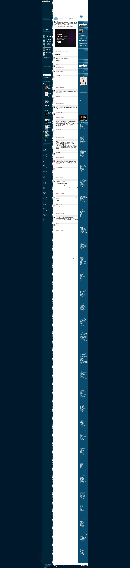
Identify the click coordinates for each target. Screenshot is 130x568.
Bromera (81, 156)
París (80, 437)
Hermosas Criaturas (82, 291)
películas (81, 440)
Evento (81, 256)
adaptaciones (81, 127)
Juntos (80, 324)
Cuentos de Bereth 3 (82, 197)
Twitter (80, 533)
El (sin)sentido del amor (49, 52)
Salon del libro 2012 (82, 481)
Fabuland (81, 259)
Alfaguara (81, 136)
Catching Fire (81, 164)
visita (80, 548)
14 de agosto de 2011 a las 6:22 (60, 177)
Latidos (47, 48)
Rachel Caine (81, 464)
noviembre (44, 154)
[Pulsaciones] (44, 36)
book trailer (81, 155)
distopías (81, 214)
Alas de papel (46, 99)
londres (81, 376)
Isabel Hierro (81, 303)
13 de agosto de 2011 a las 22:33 (60, 117)
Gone (80, 278)
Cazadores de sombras (83, 166)
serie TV (81, 494)
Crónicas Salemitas (47, 125)
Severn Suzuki (82, 495)
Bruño (80, 157)
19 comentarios (66, 51)
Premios (81, 452)
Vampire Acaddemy (82, 537)
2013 (80, 124)
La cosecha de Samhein (83, 336)
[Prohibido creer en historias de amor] (44, 41)
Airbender (81, 129)
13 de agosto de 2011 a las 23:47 (60, 157)
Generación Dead (82, 273)
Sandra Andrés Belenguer (83, 484)
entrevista (81, 247)
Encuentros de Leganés (83, 246)
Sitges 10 (81, 506)
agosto (44, 186)
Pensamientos (82, 441)
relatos (81, 467)
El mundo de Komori (82, 233)
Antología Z (81, 142)
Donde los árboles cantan (83, 217)
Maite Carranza (82, 396)
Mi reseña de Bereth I (46, 29)
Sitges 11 (81, 507)
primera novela (82, 455)
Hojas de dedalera (82, 294)
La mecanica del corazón (83, 352)
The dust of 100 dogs (82, 520)
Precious (81, 451)
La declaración (82, 339)
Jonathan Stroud (82, 318)
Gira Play (81, 277)
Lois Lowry (81, 373)
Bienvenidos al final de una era (49, 113)
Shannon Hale (82, 496)
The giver (81, 521)
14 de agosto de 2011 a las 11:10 (60, 193)
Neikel (57, 152)
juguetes (81, 323)
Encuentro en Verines (83, 245)
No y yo (81, 424)
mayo (43, 161)
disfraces (81, 212)
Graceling (81, 279)
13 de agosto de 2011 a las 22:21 (60, 103)
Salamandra (81, 480)
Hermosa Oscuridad (82, 290)
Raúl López (81, 465)
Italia (80, 304)
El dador (81, 227)
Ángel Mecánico (82, 139)
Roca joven (81, 477)
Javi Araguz (81, 310)
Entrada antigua (75, 258)
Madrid (81, 392)
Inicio (66, 258)
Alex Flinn (81, 135)
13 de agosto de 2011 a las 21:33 (60, 67)
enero (43, 151)
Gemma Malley (82, 272)
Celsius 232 (81, 168)
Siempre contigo (82, 499)
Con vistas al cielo (82, 178)
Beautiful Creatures (82, 151)
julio (43, 159)
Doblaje (81, 215)
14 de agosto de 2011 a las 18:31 (60, 213)
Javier (80, 311)
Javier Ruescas (75, 19)
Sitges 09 (81, 505)
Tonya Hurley (81, 525)
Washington (81, 550)
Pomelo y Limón (82, 448)
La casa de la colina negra (83, 334)
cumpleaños (81, 199)
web (80, 551)
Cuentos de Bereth (82, 195)
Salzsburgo (81, 482)
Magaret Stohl (81, 393)
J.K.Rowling (81, 305)
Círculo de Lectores (82, 172)
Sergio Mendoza (82, 493)
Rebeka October (58, 179)
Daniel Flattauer (82, 201)
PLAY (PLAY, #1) (48, 43)
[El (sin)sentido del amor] (44, 54)
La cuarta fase (82, 338)
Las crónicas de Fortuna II (83, 362)
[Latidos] (44, 50)
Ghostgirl (81, 275)
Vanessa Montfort (82, 540)
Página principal (46, 0)
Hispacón (81, 293)
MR (80, 413)
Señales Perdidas (82, 492)
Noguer (81, 427)
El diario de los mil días (83, 229)
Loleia (80, 375)
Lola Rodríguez (82, 374)
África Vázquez (82, 128)
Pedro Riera (81, 439)
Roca (80, 476)
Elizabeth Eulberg (82, 242)
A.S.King (81, 125)
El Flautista (81, 231)
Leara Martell (81, 365)
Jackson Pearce (82, 306)
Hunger (81, 296)
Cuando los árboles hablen (83, 193)
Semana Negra (82, 491)
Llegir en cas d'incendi (83, 372)
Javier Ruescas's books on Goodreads (47, 33)
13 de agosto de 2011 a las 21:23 (60, 61)
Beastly (81, 150)
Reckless (81, 466)
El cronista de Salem (82, 226)
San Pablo (81, 483)
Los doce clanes (82, 380)
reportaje (81, 468)
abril (43, 162)
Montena (81, 411)
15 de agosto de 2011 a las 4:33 (60, 230)
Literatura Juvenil (82, 370)
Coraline (81, 186)
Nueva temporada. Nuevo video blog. (65, 18)
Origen (81, 434)
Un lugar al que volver (83, 534)
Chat (80, 170)
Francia (81, 266)
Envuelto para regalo (82, 248)
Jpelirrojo (81, 322)
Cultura (81, 198)
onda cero (81, 433)
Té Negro (57, 75)
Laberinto (81, 358)
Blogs (80, 154)
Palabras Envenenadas (83, 436)
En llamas (81, 243)
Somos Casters (82, 511)
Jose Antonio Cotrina (82, 321)
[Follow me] (81, 16)
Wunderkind (81, 554)
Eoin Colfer (81, 249)
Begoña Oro (81, 152)
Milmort (81, 407)
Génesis (81, 274)
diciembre (44, 167)
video (80, 547)
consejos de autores (82, 184)
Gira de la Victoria (82, 276)
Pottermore (81, 450)
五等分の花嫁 (46, 106)
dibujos (81, 210)
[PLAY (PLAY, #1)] (44, 45)
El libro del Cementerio (83, 232)
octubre (44, 149)
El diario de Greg (82, 228)
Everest (81, 257)
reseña (81, 469)
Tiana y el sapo (82, 522)
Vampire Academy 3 (82, 539)
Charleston (81, 169)
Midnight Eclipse (47, 105)
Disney (81, 213)
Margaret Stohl (82, 398)
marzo (44, 177)
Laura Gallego (82, 363)
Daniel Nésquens (82, 202)
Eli (56, 64)
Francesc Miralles (82, 265)
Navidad (81, 420)
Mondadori (81, 410)
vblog (62, 51)
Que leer (81, 462)
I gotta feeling (81, 297)
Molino (81, 409)
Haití (80, 282)
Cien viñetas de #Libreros (49, 127)
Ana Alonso (81, 138)
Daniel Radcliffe (82, 203)
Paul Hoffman (81, 438)
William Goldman (82, 553)
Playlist (81, 447)
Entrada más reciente (56, 258)
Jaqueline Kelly (82, 308)
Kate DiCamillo (82, 326)
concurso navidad (82, 181)
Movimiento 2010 (82, 412)
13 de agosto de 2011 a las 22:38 (60, 137)
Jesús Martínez (58, 129)
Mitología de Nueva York (83, 408)
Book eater (46, 111)
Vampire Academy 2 (82, 538)
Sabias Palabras (45, 28)
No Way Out (81, 423)
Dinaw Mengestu (82, 211)
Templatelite (59, 566)
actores (81, 126)
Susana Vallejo (82, 513)
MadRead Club (82, 391)
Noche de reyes (82, 425)
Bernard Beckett (82, 153)
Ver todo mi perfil (81, 47)
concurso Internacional (83, 180)
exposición (81, 258)
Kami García (81, 325)
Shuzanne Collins (82, 498)
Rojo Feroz (81, 478)
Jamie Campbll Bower (83, 307)
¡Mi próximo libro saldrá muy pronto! (49, 101)
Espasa (81, 255)
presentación (81, 454)
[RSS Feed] (85, 15)
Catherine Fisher (82, 165)
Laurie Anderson (82, 364)
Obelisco (81, 432)
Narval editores (82, 419)
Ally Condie (81, 137)
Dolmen (81, 216)
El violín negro (82, 241)
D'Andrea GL (81, 200)
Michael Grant (81, 404)
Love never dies (82, 389)
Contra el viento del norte (83, 185)
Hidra (80, 292)
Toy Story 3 (81, 526)
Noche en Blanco (82, 426)
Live (80, 371)
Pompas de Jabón (58, 204)
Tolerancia (81, 524)
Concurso (81, 179)
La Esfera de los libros (83, 340)
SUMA (80, 512)
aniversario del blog (82, 141)
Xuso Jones (81, 555)
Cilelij (80, 171)
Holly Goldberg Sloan (83, 295)
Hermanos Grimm (82, 289)
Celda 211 (81, 167)
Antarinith (57, 96)
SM (80, 508)
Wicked (81, 552)
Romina (57, 223)
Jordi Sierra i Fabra (82, 319)
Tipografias (81, 523)
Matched (81, 399)
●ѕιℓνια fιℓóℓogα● (58, 167)
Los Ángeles (81, 377)
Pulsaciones (81, 461)
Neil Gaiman (81, 422)
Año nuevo (81, 143)
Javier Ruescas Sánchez (46, 79)
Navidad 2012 (82, 421)
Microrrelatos (81, 406)
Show (80, 497)
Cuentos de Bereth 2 (82, 196)
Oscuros (81, 435)
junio (43, 160)
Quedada (81, 463)
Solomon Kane (82, 510)
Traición (81, 527)
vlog (80, 549)
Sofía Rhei (81, 509)
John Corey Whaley (82, 317)
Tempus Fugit (81, 519)
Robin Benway (82, 475)
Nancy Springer (82, 418)
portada (81, 449)
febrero (44, 145)
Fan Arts (81, 260)
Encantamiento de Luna (83, 244)
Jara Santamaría (82, 309)
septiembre (44, 150)
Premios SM (81, 453)
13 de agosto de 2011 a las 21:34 (60, 87)
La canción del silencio (83, 333)
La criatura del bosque (83, 337)
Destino (81, 209)
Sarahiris (57, 56)
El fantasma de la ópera (83, 230)
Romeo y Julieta (82, 479)
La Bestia (81, 332)
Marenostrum (81, 397)
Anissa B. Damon (82, 140)
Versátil (81, 542)
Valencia (81, 536)
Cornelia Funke (82, 187)
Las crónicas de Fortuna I (83, 361)
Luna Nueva (81, 390)
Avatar (80, 149)
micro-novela (81, 405)
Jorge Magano (82, 320)
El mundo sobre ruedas (83, 234)
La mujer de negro (82, 353)
